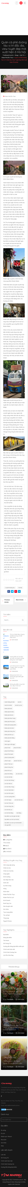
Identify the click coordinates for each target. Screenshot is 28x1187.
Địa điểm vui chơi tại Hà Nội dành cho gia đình (13, 824)
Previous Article (7, 601)
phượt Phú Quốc (9, 754)
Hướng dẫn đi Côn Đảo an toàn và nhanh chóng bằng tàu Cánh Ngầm (17, 658)
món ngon (7, 741)
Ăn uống (8, 840)
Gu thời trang (7, 885)
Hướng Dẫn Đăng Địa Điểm (9, 1167)
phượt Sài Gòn (17, 760)
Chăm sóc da (6, 868)
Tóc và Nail (6, 915)
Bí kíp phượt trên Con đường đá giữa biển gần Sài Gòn (17, 676)
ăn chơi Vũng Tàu (9, 806)
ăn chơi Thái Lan (9, 803)
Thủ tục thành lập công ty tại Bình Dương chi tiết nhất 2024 (17, 636)
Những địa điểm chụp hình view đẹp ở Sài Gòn (17, 684)
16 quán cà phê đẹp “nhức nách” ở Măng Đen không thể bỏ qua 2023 (13, 1027)
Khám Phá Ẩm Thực (10, 96)
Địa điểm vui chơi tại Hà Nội (12, 819)
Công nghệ (6, 874)
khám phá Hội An (9, 715)
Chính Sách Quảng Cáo (9, 952)
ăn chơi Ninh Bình (9, 790)
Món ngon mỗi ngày (10, 744)
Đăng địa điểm (7, 937)
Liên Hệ (3, 1155)
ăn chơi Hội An (8, 783)
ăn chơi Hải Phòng (9, 780)
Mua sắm (8, 848)
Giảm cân (6, 883)
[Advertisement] (14, 21)
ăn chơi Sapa (8, 800)
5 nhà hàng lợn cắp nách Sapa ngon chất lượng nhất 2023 (14, 993)
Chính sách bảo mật (9, 949)
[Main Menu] (25, 3)
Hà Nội (20, 587)
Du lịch (7, 843)
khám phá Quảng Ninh (10, 725)
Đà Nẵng (19, 813)
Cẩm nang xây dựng (9, 865)
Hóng (4, 888)
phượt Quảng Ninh (9, 757)
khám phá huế (8, 708)
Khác (7, 845)
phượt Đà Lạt (8, 770)
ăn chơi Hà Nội (8, 777)
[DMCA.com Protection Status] (7, 1109)
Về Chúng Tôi (7, 943)
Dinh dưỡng (6, 877)
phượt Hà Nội (17, 747)
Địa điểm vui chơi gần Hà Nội (12, 816)
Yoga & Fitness (7, 921)
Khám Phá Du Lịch (8, 897)
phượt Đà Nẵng (9, 773)
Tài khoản (6, 940)
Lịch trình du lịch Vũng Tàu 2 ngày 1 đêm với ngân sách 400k (17, 667)
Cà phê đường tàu (10, 587)
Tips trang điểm (8, 912)
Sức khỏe (7, 851)
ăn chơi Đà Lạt (8, 809)
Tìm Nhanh (10, 999)
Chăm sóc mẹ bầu (8, 871)
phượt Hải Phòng (9, 751)
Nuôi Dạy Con (7, 903)
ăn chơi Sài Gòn (19, 800)
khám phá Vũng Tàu (10, 731)
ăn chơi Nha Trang (9, 787)
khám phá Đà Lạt (9, 734)
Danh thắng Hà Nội (9, 702)
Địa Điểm (6, 934)
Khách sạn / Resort (6, 1136)
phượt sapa (7, 760)
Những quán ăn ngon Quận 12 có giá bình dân (12, 1062)
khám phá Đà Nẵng (9, 738)
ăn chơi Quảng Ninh (10, 796)
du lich (19, 702)
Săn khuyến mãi (8, 906)
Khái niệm (6, 891)
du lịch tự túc (18, 705)
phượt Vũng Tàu (9, 767)
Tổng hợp (6, 918)
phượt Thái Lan (8, 764)
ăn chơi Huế (19, 773)
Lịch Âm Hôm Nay (8, 955)
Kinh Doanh (6, 900)
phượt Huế (7, 747)
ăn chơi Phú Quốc (9, 793)
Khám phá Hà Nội (9, 711)
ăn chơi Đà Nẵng (9, 813)
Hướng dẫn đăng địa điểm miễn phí (13, 946)
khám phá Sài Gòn (9, 728)
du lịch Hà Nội (8, 705)
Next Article (19, 600)
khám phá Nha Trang (10, 718)
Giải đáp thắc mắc (8, 880)
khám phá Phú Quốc (10, 721)
